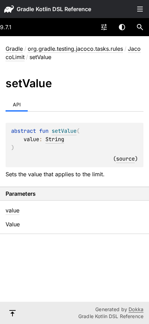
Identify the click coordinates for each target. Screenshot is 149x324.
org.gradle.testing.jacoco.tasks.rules (75, 48)
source (125, 158)
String (54, 139)
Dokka (136, 309)
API (17, 104)
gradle (25, 9)
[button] (140, 27)
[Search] (140, 27)
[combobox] (104, 27)
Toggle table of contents (140, 9)
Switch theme (122, 27)
